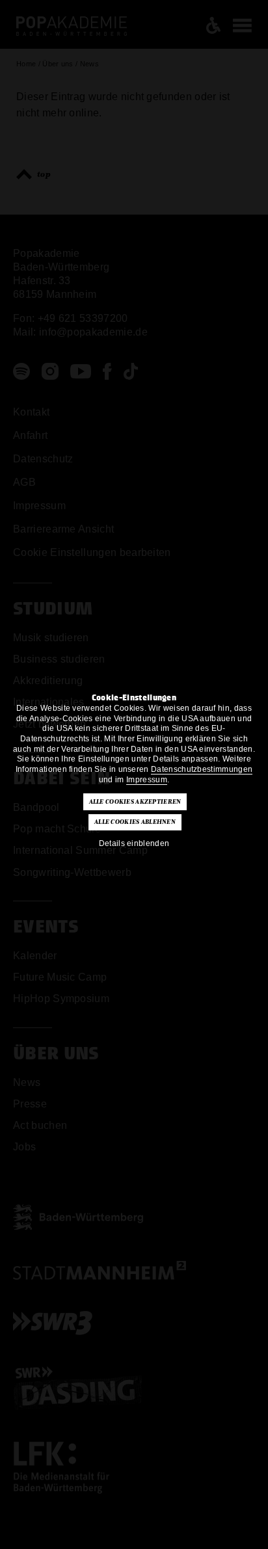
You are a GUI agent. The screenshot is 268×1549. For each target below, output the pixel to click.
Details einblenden (134, 843)
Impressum (146, 779)
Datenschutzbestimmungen (201, 769)
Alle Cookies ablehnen (135, 822)
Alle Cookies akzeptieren (135, 802)
